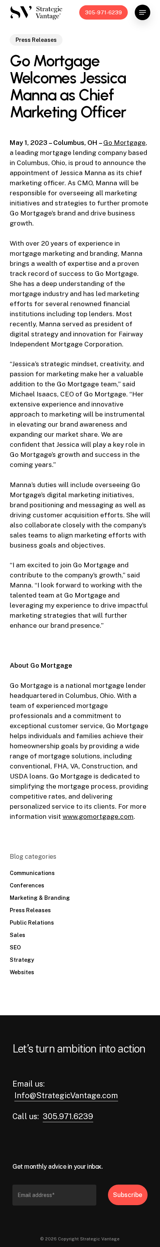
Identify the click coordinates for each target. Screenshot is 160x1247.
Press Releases (36, 40)
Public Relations (32, 923)
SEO (15, 947)
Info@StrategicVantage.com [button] (66, 1095)
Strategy (22, 960)
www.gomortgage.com (98, 816)
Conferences (27, 885)
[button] (142, 12)
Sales (17, 935)
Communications (32, 873)
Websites (22, 972)
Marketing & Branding (40, 898)
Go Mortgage (124, 142)
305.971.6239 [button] (68, 1116)
